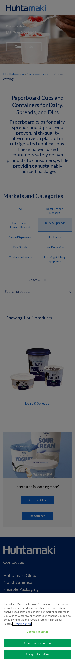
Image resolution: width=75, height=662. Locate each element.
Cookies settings (37, 631)
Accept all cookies (37, 654)
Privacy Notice (22, 623)
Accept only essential (38, 643)
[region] (37, 627)
